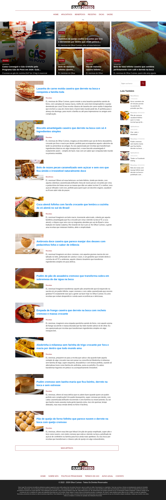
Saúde (110, 14)
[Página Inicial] (83, 5)
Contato (120, 476)
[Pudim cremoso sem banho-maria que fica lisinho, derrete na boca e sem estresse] (29, 384)
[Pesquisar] (143, 83)
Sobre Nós (53, 476)
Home (55, 14)
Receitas (92, 14)
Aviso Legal (107, 476)
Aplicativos (66, 14)
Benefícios (80, 14)
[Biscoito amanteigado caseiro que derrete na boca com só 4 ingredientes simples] (29, 130)
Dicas (101, 14)
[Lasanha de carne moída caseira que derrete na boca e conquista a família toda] (29, 91)
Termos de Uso (92, 476)
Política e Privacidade (71, 476)
